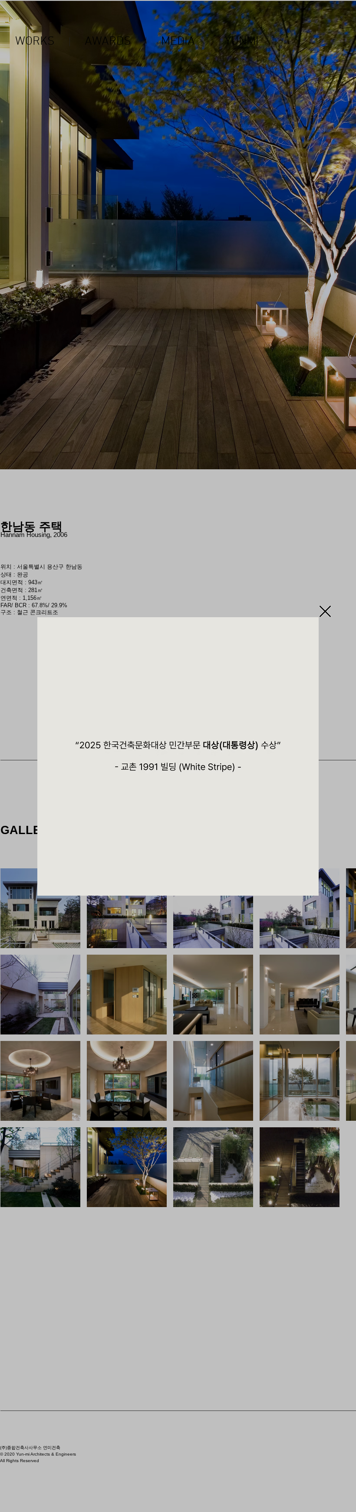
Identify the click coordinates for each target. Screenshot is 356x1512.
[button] (325, 611)
